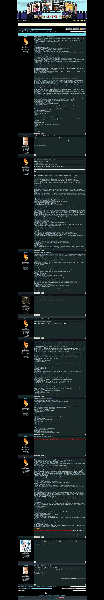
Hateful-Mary (28, 30)
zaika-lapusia (25, 135)
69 (54, 436)
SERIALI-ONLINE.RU (51, 598)
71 (52, 538)
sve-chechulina (26, 538)
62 (54, 135)
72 (52, 565)
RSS (29, 20)
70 (52, 457)
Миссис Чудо (52, 31)
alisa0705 (31, 30)
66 (52, 318)
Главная (74, 20)
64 (52, 252)
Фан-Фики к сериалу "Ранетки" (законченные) (28, 31)
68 (52, 398)
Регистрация (80, 20)
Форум (19, 31)
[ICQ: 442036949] (42, 133)
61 (54, 36)
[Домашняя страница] (38, 133)
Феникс (25, 36)
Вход (85, 20)
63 (52, 156)
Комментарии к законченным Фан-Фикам (42, 31)
